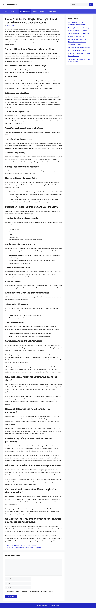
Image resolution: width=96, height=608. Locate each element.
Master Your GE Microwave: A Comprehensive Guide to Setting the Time (24, 547)
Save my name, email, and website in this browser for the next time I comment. (30, 591)
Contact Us (43, 11)
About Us (35, 11)
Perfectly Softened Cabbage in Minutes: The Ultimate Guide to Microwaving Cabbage (77, 42)
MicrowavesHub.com (44, 605)
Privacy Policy (52, 11)
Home (6, 11)
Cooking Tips (13, 11)
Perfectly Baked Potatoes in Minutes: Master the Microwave (21, 545)
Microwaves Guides (25, 11)
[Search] (91, 4)
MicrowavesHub (10, 4)
